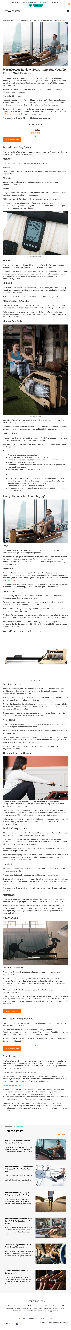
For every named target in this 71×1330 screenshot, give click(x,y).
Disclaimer (22, 1318)
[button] (67, 10)
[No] (69, 4)
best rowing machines (10, 114)
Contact (50, 1318)
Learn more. (62, 20)
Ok (30, 5)
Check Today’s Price (12, 140)
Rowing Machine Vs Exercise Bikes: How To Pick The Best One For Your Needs (18, 1221)
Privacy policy (38, 5)
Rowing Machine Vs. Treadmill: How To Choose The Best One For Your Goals (19, 1169)
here (15, 580)
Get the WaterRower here (12, 1085)
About (42, 1318)
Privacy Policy (33, 1318)
